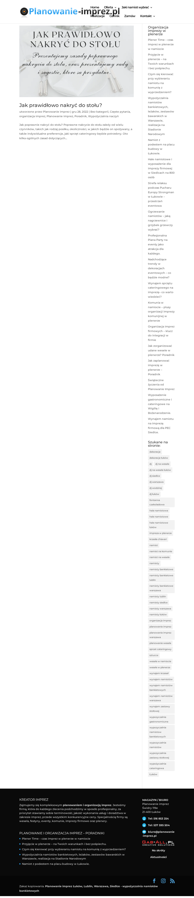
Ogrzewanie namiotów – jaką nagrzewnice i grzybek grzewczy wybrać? (160, 220)
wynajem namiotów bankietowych (161, 687)
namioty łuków (158, 614)
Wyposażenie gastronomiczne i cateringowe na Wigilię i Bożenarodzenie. (160, 404)
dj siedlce (154, 475)
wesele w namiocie (160, 661)
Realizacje (97, 16)
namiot (153, 545)
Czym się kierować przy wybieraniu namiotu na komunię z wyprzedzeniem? (160, 83)
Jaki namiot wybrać (135, 7)
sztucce (153, 655)
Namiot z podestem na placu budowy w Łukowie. (55, 864)
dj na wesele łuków (160, 470)
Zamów (129, 16)
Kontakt (146, 16)
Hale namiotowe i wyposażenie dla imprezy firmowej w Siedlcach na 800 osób (161, 168)
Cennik (114, 16)
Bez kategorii (99, 111)
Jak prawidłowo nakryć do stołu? (60, 105)
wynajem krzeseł (158, 673)
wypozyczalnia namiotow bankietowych (157, 732)
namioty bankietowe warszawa (161, 588)
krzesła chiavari (158, 539)
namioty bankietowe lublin (161, 577)
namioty (154, 563)
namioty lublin (157, 596)
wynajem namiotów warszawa (161, 698)
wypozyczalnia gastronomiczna (158, 719)
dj (150, 463)
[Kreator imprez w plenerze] (158, 843)
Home (94, 7)
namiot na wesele (159, 557)
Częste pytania (120, 111)
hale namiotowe (158, 516)
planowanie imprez (160, 626)
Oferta (108, 7)
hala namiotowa (158, 510)
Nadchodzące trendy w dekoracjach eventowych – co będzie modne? (159, 268)
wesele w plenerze (159, 667)
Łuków (153, 774)
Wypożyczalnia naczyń (103, 116)
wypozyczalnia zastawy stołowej (159, 755)
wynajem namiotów (161, 679)
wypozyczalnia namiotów (157, 745)
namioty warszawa (160, 608)
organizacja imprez (32, 116)
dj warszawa (156, 481)
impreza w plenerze (160, 533)
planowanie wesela (160, 643)
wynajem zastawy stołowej (159, 708)
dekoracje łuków (158, 457)
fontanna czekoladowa (156, 502)
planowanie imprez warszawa (160, 635)
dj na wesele (162, 463)
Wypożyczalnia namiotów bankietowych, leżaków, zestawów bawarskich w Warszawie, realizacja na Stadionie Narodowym (161, 116)
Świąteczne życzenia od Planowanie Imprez (161, 384)
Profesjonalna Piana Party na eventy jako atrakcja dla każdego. (157, 244)
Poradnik (80, 116)
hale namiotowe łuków (158, 525)
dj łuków (154, 494)
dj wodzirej (155, 488)
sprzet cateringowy (160, 649)
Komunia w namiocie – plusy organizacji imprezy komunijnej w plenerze (161, 311)
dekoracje (154, 451)
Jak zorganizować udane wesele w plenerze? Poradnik (161, 350)
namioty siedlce (158, 602)
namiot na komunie (160, 551)
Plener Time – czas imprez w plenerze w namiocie (161, 44)
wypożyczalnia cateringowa (157, 766)
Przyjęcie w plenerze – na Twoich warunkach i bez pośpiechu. (64, 844)
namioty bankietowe (161, 569)
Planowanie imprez (56, 111)
